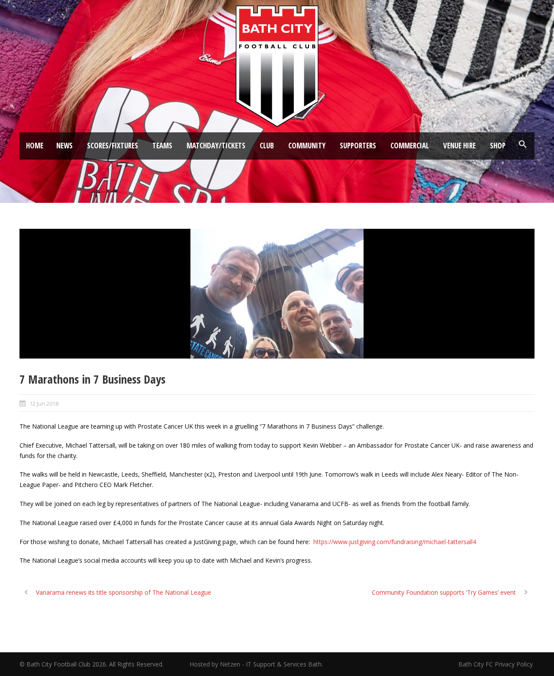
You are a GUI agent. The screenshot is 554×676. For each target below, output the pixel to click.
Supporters (358, 146)
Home (34, 146)
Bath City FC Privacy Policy (496, 664)
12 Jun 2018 (43, 403)
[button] (523, 144)
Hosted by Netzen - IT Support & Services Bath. (256, 664)
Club (267, 146)
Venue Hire (459, 146)
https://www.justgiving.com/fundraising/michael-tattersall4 (394, 542)
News (64, 146)
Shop (498, 146)
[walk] (277, 294)
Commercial (409, 146)
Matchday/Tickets (216, 146)
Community (306, 146)
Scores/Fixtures (112, 146)
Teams (162, 146)
